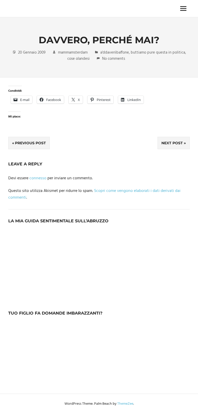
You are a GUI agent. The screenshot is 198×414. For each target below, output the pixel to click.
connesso (37, 178)
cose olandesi (78, 59)
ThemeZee (125, 404)
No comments (113, 59)
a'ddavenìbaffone (114, 52)
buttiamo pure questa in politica (158, 52)
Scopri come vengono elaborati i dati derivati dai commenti (94, 194)
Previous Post (30, 143)
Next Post (172, 143)
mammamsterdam (73, 52)
